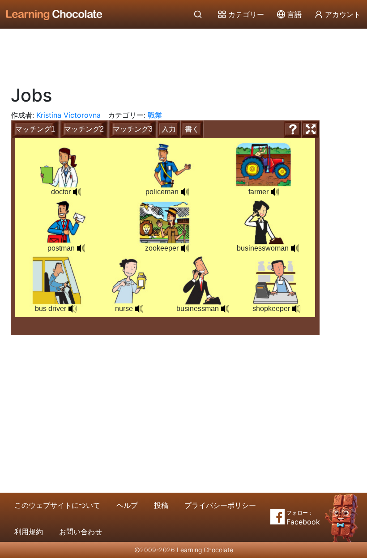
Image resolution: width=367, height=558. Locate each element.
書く (192, 129)
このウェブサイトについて (57, 505)
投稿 (161, 505)
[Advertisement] (183, 54)
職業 (155, 115)
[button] (77, 191)
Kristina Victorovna (68, 115)
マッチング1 (35, 129)
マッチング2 (84, 129)
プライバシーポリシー (220, 505)
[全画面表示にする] (311, 129)
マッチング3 (133, 129)
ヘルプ (127, 505)
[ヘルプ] (293, 129)
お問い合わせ (80, 531)
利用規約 (28, 531)
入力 (169, 129)
